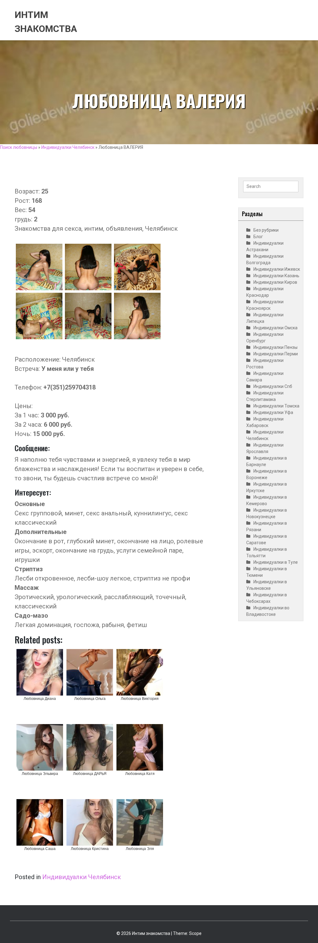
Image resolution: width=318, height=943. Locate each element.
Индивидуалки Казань (276, 275)
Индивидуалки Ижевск (276, 269)
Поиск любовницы (18, 147)
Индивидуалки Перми (275, 353)
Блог (258, 236)
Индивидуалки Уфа (273, 412)
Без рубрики (266, 230)
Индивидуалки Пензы (275, 347)
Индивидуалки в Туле (275, 562)
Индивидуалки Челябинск (67, 147)
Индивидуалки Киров (275, 282)
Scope (195, 933)
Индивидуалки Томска (276, 405)
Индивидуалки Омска (275, 327)
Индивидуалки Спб (272, 386)
